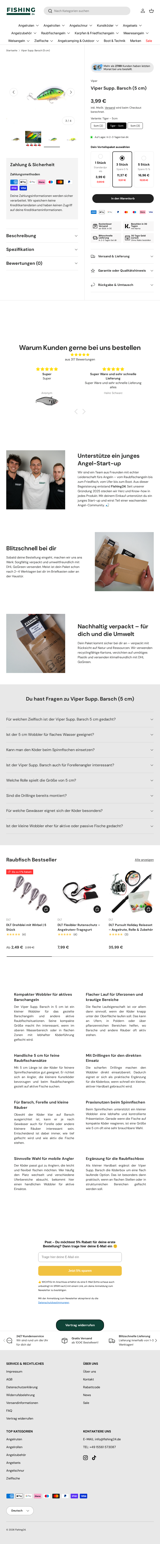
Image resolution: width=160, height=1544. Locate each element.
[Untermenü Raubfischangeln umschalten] (68, 33)
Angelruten (26, 25)
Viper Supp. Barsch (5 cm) (35, 50)
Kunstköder (105, 25)
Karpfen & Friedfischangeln (94, 33)
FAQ (9, 1411)
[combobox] (87, 11)
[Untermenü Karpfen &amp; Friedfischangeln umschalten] (117, 33)
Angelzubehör (21, 33)
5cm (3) (135, 125)
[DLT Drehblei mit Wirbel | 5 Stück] (28, 892)
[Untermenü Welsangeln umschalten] (28, 41)
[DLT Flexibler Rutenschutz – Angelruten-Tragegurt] (80, 892)
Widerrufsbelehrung (20, 1395)
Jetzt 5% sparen (80, 1270)
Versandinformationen (22, 1403)
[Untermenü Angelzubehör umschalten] (35, 33)
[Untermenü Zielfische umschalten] (51, 41)
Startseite (11, 50)
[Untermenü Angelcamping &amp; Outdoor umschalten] (97, 41)
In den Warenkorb (123, 198)
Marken (135, 41)
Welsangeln (16, 41)
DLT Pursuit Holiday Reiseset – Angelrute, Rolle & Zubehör (131, 927)
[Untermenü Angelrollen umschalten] (63, 25)
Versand (110, 107)
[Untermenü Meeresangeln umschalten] (147, 33)
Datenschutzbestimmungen (53, 1302)
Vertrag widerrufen (80, 1325)
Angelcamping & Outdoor (76, 41)
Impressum (14, 1371)
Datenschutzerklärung (22, 1387)
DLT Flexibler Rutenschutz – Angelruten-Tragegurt (79, 927)
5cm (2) (98, 125)
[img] (80, 354)
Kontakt (88, 1379)
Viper (94, 81)
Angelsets (130, 25)
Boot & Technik (114, 41)
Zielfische (41, 41)
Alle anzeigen (144, 860)
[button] (151, 10)
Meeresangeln (134, 33)
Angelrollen (52, 25)
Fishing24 (20, 1529)
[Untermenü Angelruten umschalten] (37, 25)
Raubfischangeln (53, 33)
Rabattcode (91, 1387)
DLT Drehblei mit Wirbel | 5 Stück (26, 927)
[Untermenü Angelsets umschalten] (140, 25)
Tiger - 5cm (116, 125)
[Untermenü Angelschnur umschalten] (90, 25)
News (87, 1395)
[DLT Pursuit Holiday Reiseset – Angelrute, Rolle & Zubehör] (131, 892)
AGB (9, 1379)
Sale (149, 41)
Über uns (89, 1371)
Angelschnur (78, 25)
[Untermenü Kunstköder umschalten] (116, 25)
